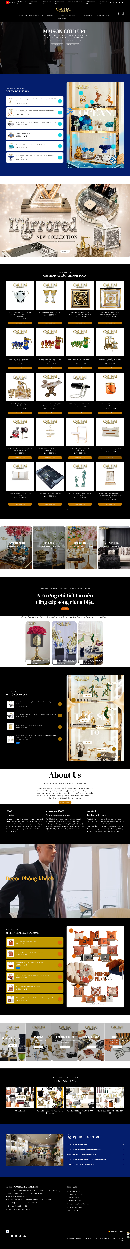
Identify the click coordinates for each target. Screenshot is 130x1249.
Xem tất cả (65, 510)
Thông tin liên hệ (103, 2)
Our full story (65, 802)
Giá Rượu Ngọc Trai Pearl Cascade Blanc (80, 404)
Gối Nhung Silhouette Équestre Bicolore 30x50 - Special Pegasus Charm (35, 998)
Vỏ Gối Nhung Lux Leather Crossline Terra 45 (28, 986)
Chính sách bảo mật (47, 2)
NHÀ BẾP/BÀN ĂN (86, 15)
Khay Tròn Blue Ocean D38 (23, 133)
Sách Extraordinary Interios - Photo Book (50, 493)
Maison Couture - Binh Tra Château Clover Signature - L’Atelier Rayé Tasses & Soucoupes (20, 314)
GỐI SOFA (72, 15)
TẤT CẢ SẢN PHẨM (72, 44)
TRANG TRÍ (61, 15)
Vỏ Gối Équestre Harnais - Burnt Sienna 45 (27, 941)
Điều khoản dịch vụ (21, 2)
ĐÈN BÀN (20, 885)
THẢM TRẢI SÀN (103, 15)
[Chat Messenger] (128, 1233)
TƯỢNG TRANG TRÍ (33, 885)
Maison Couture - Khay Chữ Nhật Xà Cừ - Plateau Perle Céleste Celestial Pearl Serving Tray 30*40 (110, 495)
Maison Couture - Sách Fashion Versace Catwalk (29, 725)
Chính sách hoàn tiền (59, 2)
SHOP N (65, 608)
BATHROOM (62, 19)
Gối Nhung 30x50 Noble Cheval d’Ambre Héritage (29, 962)
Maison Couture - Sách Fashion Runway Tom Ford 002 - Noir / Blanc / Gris (36, 122)
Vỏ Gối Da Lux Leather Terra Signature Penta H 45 (29, 952)
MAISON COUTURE (47, 15)
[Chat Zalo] (128, 1237)
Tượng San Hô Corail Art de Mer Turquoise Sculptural (30, 145)
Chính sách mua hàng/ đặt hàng (74, 2)
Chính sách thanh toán (90, 2)
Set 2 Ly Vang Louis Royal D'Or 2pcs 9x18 (50, 312)
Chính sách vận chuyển (33, 2)
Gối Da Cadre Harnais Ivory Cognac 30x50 (110, 448)
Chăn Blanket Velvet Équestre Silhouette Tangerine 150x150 (32, 975)
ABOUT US (33, 15)
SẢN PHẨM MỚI (21, 15)
